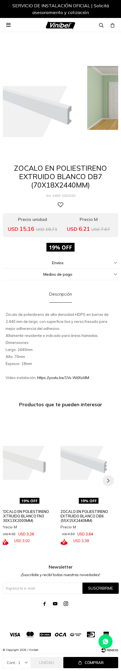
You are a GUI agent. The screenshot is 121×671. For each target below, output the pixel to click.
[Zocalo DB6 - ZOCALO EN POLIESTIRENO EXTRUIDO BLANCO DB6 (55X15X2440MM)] (88, 454)
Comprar (94, 662)
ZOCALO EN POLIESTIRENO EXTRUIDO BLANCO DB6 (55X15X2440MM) (84, 516)
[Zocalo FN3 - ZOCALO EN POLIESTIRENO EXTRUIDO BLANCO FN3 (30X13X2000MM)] (29, 454)
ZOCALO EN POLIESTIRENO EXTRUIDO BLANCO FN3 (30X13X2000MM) (25, 516)
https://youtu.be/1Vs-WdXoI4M (63, 377)
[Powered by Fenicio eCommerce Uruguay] (109, 650)
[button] (108, 10)
